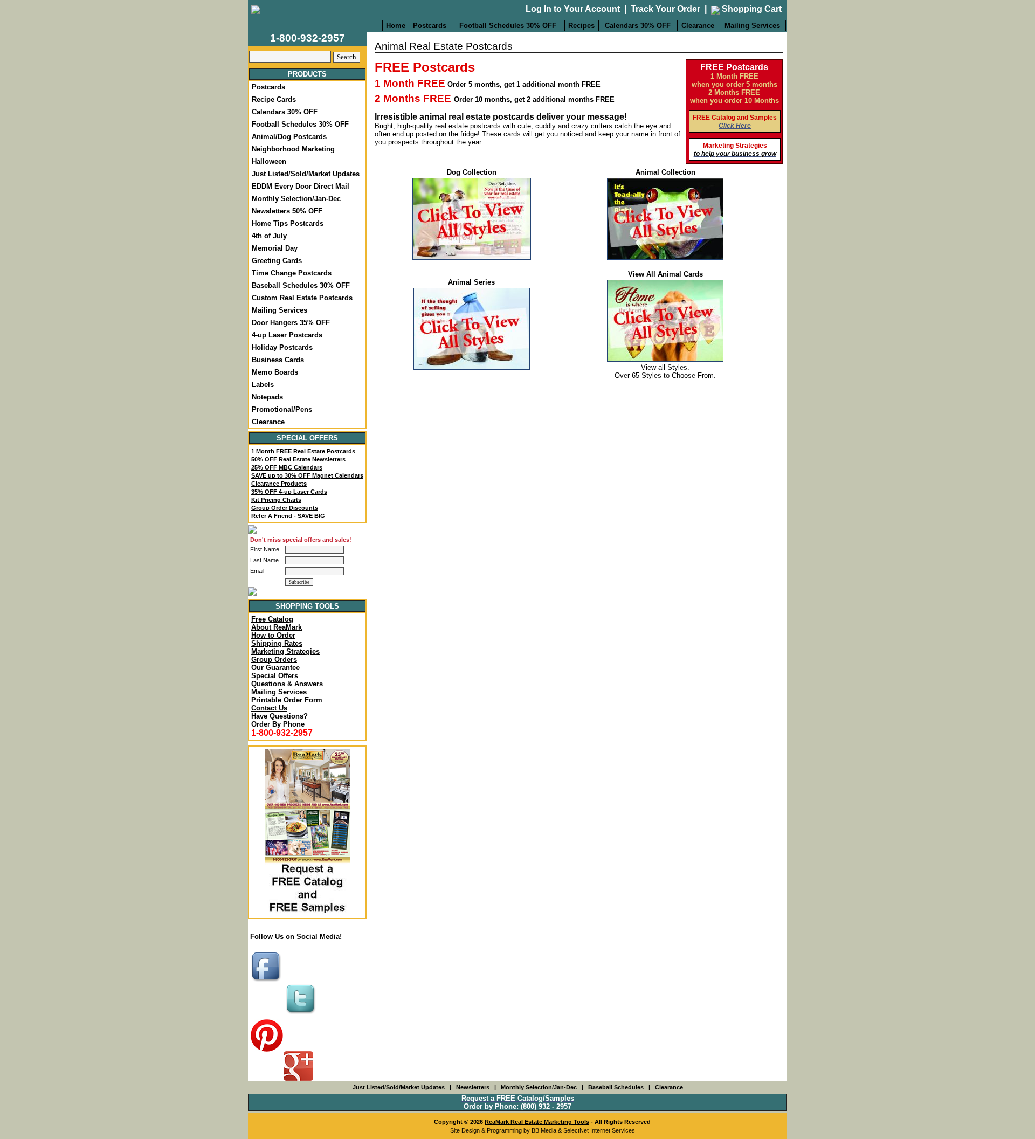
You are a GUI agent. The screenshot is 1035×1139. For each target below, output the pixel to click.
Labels (263, 385)
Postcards (429, 26)
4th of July (269, 236)
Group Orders (274, 659)
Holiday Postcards (282, 347)
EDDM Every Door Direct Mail (300, 186)
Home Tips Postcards (287, 223)
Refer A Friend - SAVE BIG (288, 516)
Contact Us (269, 708)
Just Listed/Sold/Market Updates (306, 174)
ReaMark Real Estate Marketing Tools (537, 1122)
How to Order (273, 635)
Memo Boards (275, 372)
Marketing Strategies (285, 651)
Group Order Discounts (284, 508)
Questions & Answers (287, 684)
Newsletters (473, 1087)
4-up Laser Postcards (287, 335)
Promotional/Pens (282, 409)
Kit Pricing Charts (276, 499)
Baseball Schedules (616, 1087)
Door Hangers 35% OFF (291, 323)
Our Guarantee (275, 668)
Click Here (735, 125)
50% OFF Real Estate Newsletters (298, 459)
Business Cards (278, 360)
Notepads (267, 397)
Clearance (697, 26)
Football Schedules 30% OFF (507, 26)
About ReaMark (276, 627)
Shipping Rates (276, 643)
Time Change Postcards (292, 273)
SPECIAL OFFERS (307, 438)
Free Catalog (272, 619)
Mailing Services (752, 26)
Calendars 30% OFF (638, 26)
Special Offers (274, 676)
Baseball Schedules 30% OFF (301, 285)
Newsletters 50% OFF (287, 211)
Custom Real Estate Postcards (302, 298)
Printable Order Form (286, 700)
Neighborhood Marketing (293, 149)
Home (395, 26)
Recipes (581, 26)
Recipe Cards (274, 99)
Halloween (269, 161)
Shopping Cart (751, 8)
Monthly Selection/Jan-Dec (296, 199)
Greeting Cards (277, 261)
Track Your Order (665, 8)
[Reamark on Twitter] (302, 1015)
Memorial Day (275, 248)
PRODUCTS (307, 74)
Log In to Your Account (573, 8)
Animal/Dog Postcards (289, 137)
